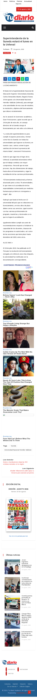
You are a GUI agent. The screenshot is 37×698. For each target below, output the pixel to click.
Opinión (15, 684)
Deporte (18, 4)
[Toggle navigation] (4, 27)
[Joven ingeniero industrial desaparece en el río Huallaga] (12, 567)
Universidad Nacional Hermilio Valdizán (17, 450)
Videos (30, 684)
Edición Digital (25, 686)
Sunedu (13, 446)
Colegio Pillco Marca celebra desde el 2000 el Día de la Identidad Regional (26, 618)
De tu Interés (11, 686)
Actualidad (28, 1)
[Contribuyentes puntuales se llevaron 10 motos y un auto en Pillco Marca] (12, 603)
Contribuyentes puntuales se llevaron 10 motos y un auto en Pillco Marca (27, 600)
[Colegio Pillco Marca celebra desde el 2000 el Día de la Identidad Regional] (12, 621)
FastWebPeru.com (22, 693)
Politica (12, 1)
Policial (19, 1)
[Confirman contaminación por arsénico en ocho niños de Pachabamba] (12, 585)
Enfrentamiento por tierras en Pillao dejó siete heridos (27, 634)
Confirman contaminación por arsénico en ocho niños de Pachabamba (27, 581)
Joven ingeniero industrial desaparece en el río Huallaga (27, 563)
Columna (8, 684)
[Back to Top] (29, 692)
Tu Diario (6, 49)
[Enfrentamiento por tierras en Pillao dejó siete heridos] (12, 638)
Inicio (5, 1)
